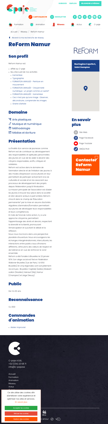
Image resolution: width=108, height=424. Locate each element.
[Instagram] (85, 17)
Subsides (63, 3)
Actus (11, 387)
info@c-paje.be (17, 367)
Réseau (24, 32)
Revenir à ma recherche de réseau (27, 38)
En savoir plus (21, 402)
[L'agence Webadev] (57, 419)
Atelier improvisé (18, 327)
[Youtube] (80, 17)
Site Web (83, 132)
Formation (14, 377)
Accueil (14, 32)
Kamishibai (17, 75)
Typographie (18, 78)
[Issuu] (95, 17)
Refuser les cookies (21, 413)
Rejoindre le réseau (90, 3)
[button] (85, 88)
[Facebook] (75, 17)
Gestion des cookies (21, 419)
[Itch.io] (99, 17)
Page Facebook (86, 138)
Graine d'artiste (19, 104)
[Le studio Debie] (52, 419)
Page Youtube (85, 143)
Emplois (73, 3)
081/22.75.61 (84, 149)
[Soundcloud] (90, 17)
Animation (14, 380)
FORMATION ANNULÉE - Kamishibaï (28, 94)
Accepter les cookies (21, 408)
